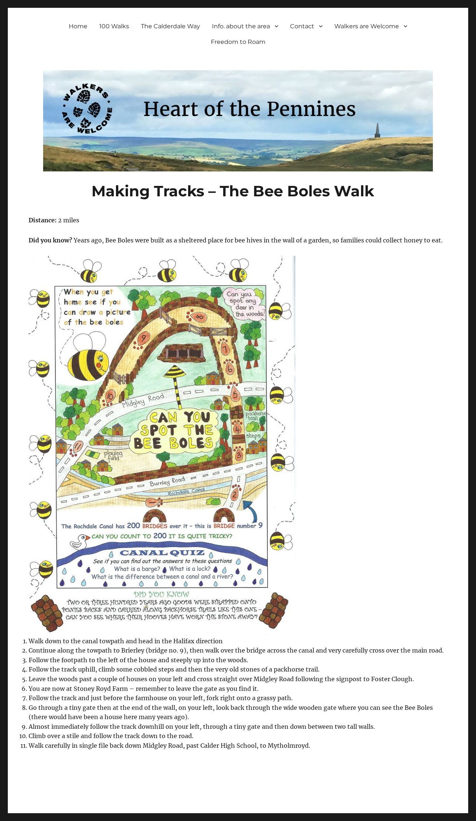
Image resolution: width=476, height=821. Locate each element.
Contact (302, 26)
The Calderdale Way (170, 26)
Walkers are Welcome (366, 26)
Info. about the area (241, 26)
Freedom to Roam (238, 41)
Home (78, 26)
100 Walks (114, 26)
